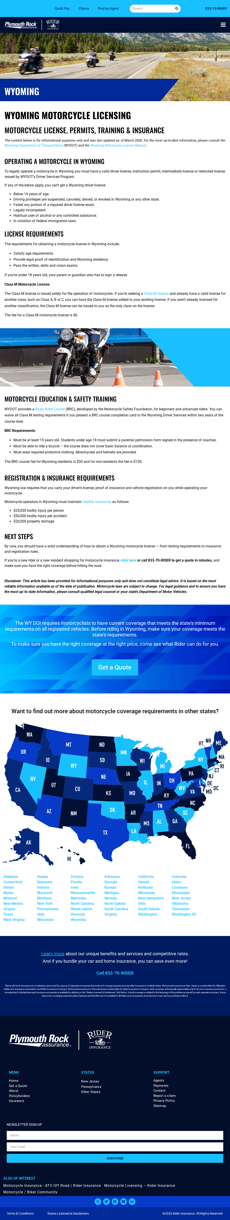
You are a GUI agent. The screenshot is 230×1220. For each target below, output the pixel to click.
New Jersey (90, 1081)
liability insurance (97, 502)
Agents (158, 1080)
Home (13, 1081)
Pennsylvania (91, 1087)
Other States (90, 1092)
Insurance (16, 1101)
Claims (84, 9)
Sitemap (159, 1106)
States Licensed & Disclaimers (68, 1213)
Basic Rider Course (50, 409)
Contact (159, 1090)
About (13, 1091)
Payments (161, 1085)
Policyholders (19, 1096)
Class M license (156, 293)
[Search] (177, 9)
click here (128, 560)
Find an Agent (108, 9)
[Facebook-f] (115, 1201)
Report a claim (164, 1096)
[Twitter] (106, 1201)
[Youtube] (123, 1201)
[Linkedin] (132, 1201)
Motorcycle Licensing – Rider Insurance (139, 1185)
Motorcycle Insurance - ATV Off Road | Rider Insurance (52, 1185)
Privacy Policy (164, 1100)
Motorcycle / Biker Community (30, 1192)
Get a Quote (18, 1086)
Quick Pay (62, 9)
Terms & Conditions (20, 1213)
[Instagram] (98, 1201)
